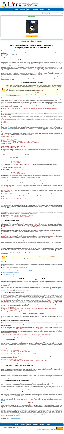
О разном (42, 9)
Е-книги (29, 9)
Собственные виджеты (15, 418)
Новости (16, 9)
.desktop (9, 128)
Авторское (35, 9)
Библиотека (22, 9)
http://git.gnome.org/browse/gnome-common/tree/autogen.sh (36, 94)
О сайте (48, 9)
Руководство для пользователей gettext (11, 272)
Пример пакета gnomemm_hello (9, 276)
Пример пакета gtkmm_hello (8, 274)
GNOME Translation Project (21, 395)
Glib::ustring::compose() (43, 356)
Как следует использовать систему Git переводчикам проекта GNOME (17, 270)
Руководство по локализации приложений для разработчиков (15, 267)
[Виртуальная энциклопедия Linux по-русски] (31, 4)
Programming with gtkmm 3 (11, 50)
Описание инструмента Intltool (9, 269)
